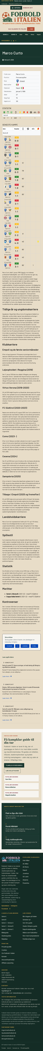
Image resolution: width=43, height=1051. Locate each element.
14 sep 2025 (7, 247)
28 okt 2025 (7, 191)
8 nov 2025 (8, 176)
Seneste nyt (26, 919)
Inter (21, 34)
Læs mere (5, 676)
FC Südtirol (35, 285)
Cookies (4, 950)
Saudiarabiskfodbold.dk (9, 1033)
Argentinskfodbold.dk (8, 1030)
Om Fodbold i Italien (8, 953)
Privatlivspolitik (15, 4)
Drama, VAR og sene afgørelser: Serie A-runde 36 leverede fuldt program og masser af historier (20, 688)
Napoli (38, 34)
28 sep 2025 (7, 231)
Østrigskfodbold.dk (8, 1039)
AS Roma (26, 867)
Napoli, (23, 272)
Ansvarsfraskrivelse (8, 960)
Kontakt (4, 956)
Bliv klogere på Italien (17, 29)
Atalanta (25, 880)
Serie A (5, 34)
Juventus (26, 873)
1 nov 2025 (8, 184)
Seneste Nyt (28, 8)
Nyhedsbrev (6, 40)
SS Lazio (25, 876)
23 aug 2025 (7, 262)
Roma (32, 34)
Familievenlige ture (29, 939)
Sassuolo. (8, 469)
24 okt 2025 (7, 199)
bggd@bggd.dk (6, 991)
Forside (4, 4)
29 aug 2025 (7, 254)
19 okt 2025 (7, 207)
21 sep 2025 (7, 239)
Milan (26, 34)
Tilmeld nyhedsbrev (14, 765)
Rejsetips (5, 939)
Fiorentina (26, 883)
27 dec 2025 (7, 160)
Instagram (14, 906)
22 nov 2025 (7, 168)
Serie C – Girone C (7, 929)
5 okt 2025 (8, 215)
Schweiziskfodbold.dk (8, 1036)
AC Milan (25, 864)
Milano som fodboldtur (30, 932)
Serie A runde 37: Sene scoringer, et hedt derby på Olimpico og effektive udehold (21, 666)
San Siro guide (27, 923)
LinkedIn (25, 646)
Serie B (14, 34)
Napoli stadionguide (29, 929)
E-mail (34, 646)
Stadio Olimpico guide (30, 926)
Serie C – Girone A (7, 923)
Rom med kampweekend (31, 936)
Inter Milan (26, 860)
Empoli (22, 81)
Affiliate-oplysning (7, 963)
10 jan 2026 (8, 152)
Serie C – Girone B (7, 926)
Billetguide (5, 932)
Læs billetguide (12, 770)
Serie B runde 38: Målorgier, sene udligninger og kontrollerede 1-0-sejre (17, 710)
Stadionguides (6, 936)
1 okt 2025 (7, 223)
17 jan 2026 (8, 144)
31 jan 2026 (8, 136)
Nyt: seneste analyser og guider (24, 1)
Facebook (9, 646)
